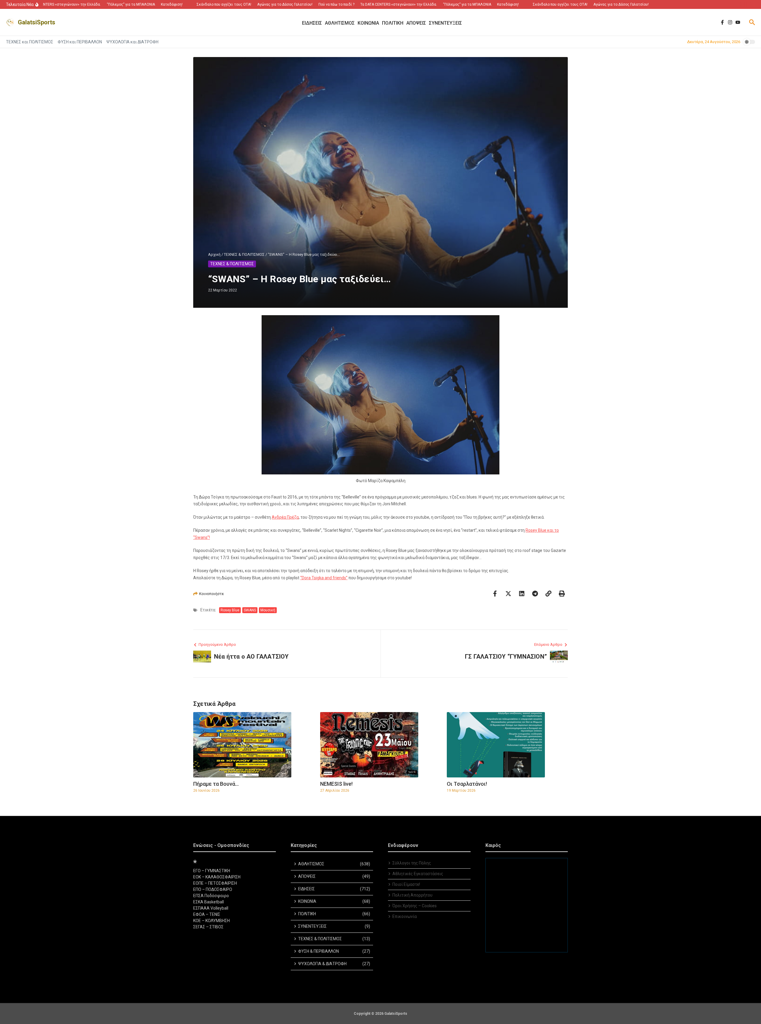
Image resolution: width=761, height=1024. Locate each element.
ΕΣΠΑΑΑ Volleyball (210, 908)
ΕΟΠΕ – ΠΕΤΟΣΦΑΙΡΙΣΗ (215, 883)
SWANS (250, 610)
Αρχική (214, 254)
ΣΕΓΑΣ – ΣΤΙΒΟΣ (208, 926)
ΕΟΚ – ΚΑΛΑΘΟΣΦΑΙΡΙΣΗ (216, 877)
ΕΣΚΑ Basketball (208, 902)
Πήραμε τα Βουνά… (216, 784)
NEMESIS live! (336, 784)
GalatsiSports (36, 22)
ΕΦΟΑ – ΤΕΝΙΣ (206, 914)
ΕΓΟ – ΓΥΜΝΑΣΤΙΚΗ (211, 870)
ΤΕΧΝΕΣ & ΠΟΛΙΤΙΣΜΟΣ (244, 254)
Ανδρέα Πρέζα (285, 517)
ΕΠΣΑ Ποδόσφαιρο (211, 895)
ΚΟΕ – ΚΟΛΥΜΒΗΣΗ (211, 920)
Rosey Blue (230, 610)
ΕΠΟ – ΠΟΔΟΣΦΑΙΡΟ (212, 889)
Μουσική (267, 610)
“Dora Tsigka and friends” (324, 577)
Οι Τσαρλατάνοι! (467, 784)
